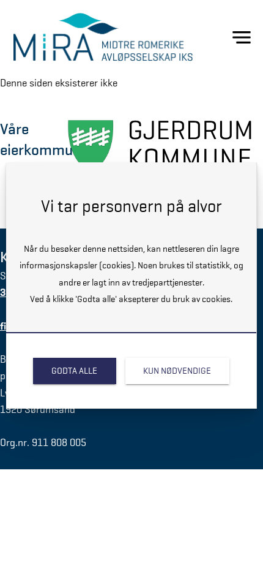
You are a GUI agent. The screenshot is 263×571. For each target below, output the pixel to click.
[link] (74, 371)
